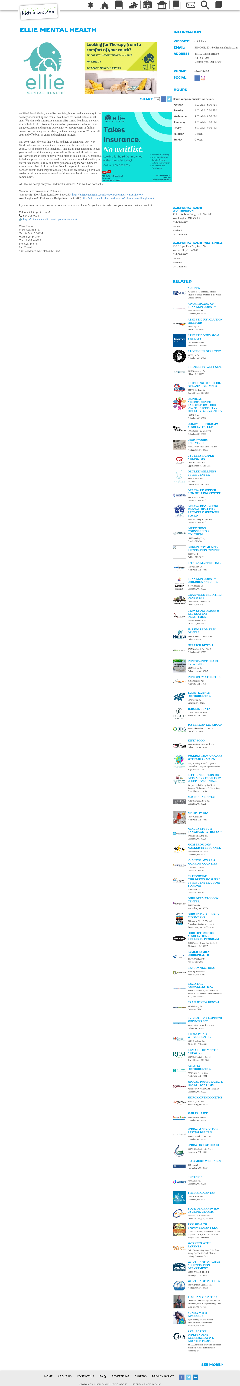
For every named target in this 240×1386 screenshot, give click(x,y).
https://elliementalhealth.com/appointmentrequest (50, 219)
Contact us (85, 1376)
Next (176, 68)
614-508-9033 (202, 71)
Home (48, 1376)
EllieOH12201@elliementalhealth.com (216, 47)
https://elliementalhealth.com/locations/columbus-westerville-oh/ (107, 194)
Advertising (120, 1376)
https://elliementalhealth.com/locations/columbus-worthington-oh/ (118, 198)
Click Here (200, 41)
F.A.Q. (102, 1376)
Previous (65, 68)
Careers (141, 1376)
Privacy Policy (163, 1376)
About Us (65, 1376)
